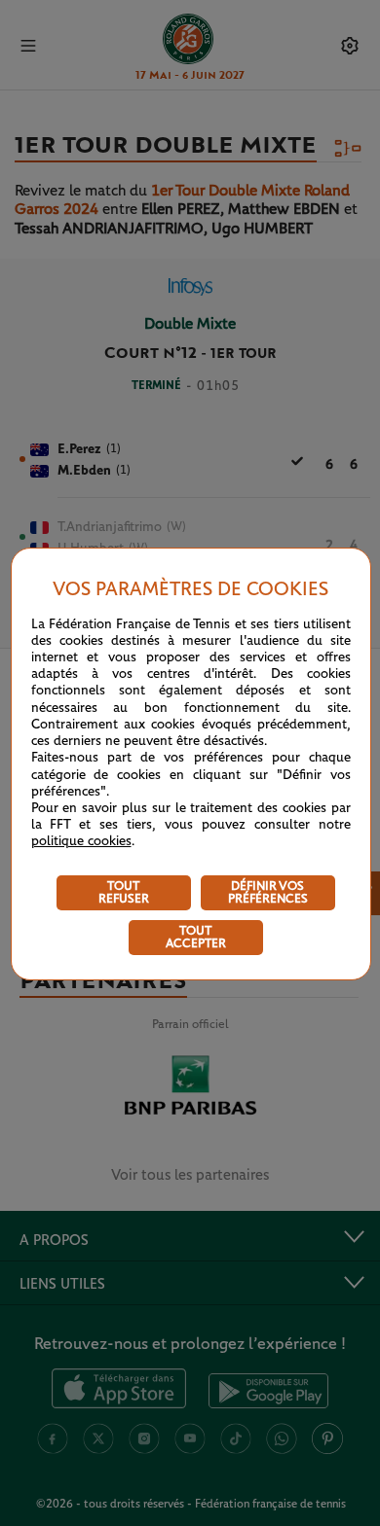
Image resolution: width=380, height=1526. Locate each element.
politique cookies (81, 841)
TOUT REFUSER (123, 892)
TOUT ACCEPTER (196, 937)
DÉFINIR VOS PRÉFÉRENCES (268, 892)
